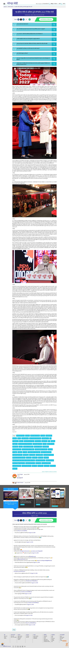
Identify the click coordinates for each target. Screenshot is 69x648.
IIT (50, 438)
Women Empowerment (46, 452)
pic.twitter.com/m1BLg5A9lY (36, 551)
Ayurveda (50, 449)
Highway (20, 452)
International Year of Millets (28, 449)
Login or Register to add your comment (49, 471)
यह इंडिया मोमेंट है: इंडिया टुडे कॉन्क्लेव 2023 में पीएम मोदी (34, 12)
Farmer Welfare (39, 455)
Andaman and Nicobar (28, 446)
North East (38, 463)
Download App (55, 506)
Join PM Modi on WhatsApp (46, 19)
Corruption (28, 457)
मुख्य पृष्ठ (5, 6)
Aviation (21, 441)
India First (46, 457)
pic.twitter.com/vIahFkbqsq (33, 602)
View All (22, 504)
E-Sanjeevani (15, 441)
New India (41, 457)
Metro (19, 438)
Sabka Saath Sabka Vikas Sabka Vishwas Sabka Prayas (23, 460)
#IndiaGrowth (29, 581)
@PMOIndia (49, 560)
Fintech (44, 444)
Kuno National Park (17, 449)
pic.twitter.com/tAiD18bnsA (26, 592)
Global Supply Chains (37, 444)
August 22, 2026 (32, 532)
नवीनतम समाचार (10, 6)
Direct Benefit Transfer (48, 455)
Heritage (15, 452)
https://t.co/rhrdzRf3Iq (22, 530)
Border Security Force (40, 460)
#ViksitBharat (35, 581)
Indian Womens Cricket (29, 441)
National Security (49, 460)
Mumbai (14, 438)
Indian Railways (25, 438)
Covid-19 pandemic (17, 466)
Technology (25, 455)
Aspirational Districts (30, 463)
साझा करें (20, 478)
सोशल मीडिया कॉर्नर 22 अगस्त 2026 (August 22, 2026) (10, 503)
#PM (21, 551)
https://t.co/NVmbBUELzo (31, 623)
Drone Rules (32, 455)
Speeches (15, 468)
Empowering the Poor (17, 455)
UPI (49, 441)
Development (49, 435)
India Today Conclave (35, 435)
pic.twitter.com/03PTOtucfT (19, 571)
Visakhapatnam (45, 438)
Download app (3, 645)
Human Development (26, 466)
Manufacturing (51, 444)
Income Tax (46, 466)
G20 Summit (37, 441)
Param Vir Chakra (37, 446)
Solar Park (34, 466)
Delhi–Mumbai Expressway (35, 438)
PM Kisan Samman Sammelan (19, 457)
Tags (14, 435)
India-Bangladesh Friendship (41, 449)
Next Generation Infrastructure (25, 444)
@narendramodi (25, 551)
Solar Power (40, 466)
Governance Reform (46, 463)
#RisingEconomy (32, 556)
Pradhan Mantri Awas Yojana (34, 452)
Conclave (43, 435)
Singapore (15, 444)
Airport (20, 446)
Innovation (35, 457)
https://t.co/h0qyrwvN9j (42, 560)
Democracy (53, 466)
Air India (25, 452)
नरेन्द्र (12, 3)
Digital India (44, 441)
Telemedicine (45, 446)
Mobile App (15, 446)
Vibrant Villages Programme (18, 463)
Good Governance (20, 435)
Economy (27, 435)
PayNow (53, 441)
